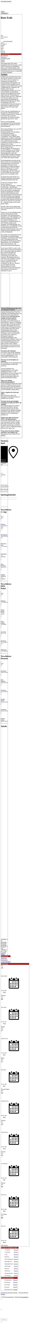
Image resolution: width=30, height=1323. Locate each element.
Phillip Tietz (3, 600)
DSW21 (3, 435)
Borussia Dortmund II (8, 41)
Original (3, 1294)
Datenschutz (4, 960)
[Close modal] (1, 1309)
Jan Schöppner (4, 554)
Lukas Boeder (3, 709)
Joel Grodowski (4, 534)
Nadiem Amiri (3, 649)
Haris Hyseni (3, 640)
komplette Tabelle (3, 953)
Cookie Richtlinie (5, 961)
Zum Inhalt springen (6, 1)
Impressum (4, 958)
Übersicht (16, 1249)
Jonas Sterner (3, 670)
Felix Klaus (3, 524)
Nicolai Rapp (3, 690)
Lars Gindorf (3, 631)
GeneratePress (24, 1297)
